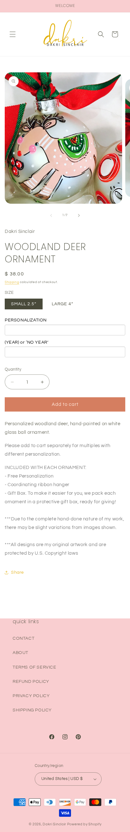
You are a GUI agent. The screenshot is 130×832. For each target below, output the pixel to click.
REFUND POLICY (31, 681)
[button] (13, 34)
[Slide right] (79, 215)
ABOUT (20, 652)
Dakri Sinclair (54, 824)
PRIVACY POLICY (31, 696)
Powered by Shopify (84, 824)
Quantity (13, 369)
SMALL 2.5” (23, 304)
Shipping (12, 282)
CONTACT (23, 638)
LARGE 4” (62, 304)
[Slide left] (51, 215)
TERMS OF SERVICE (34, 667)
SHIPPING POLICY (32, 710)
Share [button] (17, 572)
